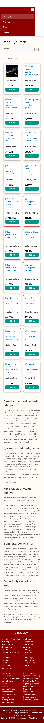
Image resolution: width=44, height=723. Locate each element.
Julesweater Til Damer (10, 678)
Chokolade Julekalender (11, 639)
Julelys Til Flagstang (30, 660)
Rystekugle (27, 689)
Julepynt (26, 647)
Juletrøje (5, 697)
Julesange (27, 650)
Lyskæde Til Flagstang (31, 676)
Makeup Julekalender (31, 678)
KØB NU (12, 90)
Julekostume (28, 644)
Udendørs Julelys (29, 697)
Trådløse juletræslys (30, 694)
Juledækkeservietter (10, 655)
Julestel (26, 665)
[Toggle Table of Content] (35, 49)
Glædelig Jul (6, 642)
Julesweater (6, 676)
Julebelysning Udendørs (11, 652)
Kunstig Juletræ (8, 700)
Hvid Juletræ (7, 647)
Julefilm (5, 663)
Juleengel (6, 658)
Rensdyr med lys (29, 686)
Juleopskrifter (28, 642)
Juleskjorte (27, 655)
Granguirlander (7, 644)
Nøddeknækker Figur (31, 681)
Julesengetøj (28, 652)
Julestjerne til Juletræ (10, 673)
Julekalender (7, 668)
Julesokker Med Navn (31, 663)
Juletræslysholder (9, 694)
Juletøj (4, 684)
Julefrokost (6, 665)
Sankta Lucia (28, 692)
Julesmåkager (28, 658)
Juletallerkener (7, 681)
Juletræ (5, 686)
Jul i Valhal (6, 650)
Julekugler (27, 639)
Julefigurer (6, 660)
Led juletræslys (8, 702)
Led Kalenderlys (29, 673)
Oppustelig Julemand (31, 684)
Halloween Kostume (30, 700)
